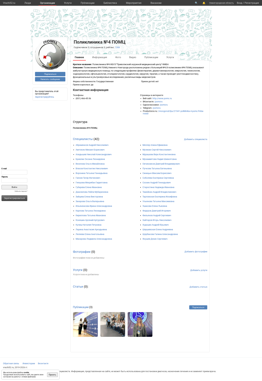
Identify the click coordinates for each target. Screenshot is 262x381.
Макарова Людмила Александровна (94, 239)
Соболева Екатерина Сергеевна (158, 178)
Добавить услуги (198, 270)
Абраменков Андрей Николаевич (92, 145)
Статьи (78, 286)
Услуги (68, 3)
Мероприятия (133, 3)
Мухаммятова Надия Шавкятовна (160, 159)
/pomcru (158, 101)
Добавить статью (198, 287)
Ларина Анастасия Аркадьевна (91, 229)
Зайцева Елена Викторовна (89, 196)
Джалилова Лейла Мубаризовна (92, 192)
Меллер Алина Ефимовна (155, 145)
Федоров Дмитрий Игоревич (157, 210)
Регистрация (252, 3)
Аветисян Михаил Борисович (90, 149)
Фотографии (82, 252)
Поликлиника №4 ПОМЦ (85, 128)
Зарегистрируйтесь (44, 97)
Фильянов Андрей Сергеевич (157, 215)
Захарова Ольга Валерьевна (90, 201)
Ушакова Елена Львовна (155, 206)
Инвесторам (29, 363)
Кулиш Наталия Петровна (88, 225)
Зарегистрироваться (14, 198)
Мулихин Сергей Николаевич (157, 149)
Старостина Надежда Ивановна (158, 187)
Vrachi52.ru (9, 3)
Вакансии (156, 3)
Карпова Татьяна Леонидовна (91, 210)
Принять (52, 375)
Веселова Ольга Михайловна (90, 164)
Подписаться (50, 74)
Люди (27, 3)
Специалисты (83, 139)
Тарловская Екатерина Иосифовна (160, 196)
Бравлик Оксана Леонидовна (90, 159)
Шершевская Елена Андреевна (158, 229)
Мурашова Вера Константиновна (159, 154)
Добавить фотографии (196, 251)
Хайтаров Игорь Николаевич (157, 220)
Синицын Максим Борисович (157, 173)
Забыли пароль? (21, 191)
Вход (239, 3)
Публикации (87, 3)
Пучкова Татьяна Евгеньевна (157, 168)
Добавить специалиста (195, 139)
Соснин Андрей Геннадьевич (157, 182)
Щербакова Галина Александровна (160, 234)
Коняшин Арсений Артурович (90, 220)
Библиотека (110, 3)
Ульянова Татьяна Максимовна (158, 201)
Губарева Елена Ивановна (89, 187)
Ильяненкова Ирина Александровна (94, 206)
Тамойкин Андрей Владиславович (159, 192)
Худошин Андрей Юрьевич (156, 225)
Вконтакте (43, 363)
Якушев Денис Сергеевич (155, 239)
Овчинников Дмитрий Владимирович (161, 164)
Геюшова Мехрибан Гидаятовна (91, 182)
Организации (47, 3)
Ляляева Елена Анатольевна (90, 234)
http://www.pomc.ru (162, 98)
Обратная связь (11, 363)
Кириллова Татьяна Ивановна (91, 215)
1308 (117, 47)
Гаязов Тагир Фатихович (88, 178)
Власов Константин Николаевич (92, 168)
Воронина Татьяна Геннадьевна (91, 173)
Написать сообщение (50, 79)
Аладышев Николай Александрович (94, 154)
